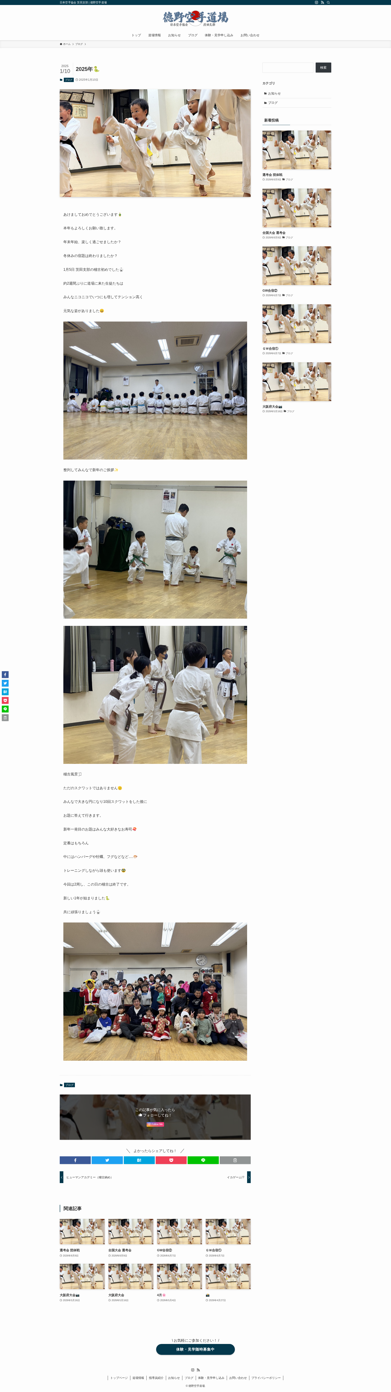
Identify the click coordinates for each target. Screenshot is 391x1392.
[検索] (328, 2)
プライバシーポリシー (266, 1378)
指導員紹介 (156, 1378)
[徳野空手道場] (195, 18)
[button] (75, 1160)
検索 (323, 67)
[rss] (322, 2)
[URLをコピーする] (235, 1160)
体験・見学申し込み (211, 1378)
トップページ (119, 1378)
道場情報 (138, 1378)
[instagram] (316, 2)
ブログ (68, 79)
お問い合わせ (238, 1378)
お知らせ (274, 93)
